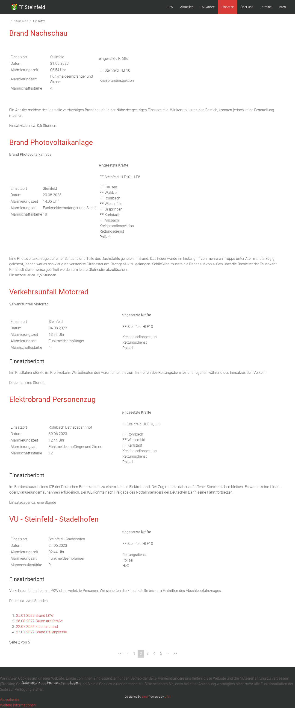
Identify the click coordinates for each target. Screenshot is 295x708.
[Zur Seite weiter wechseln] (167, 654)
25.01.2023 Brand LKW (34, 615)
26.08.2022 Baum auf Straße (39, 621)
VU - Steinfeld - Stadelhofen (54, 519)
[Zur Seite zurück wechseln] (127, 654)
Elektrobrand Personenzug (52, 399)
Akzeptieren (9, 699)
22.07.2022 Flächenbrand (37, 626)
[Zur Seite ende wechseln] (175, 654)
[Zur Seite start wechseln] (120, 654)
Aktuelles (186, 7)
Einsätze (227, 7)
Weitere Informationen (18, 705)
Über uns (247, 7)
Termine (265, 7)
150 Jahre (207, 7)
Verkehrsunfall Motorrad (48, 291)
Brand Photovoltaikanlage (51, 142)
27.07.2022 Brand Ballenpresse (41, 632)
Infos (282, 7)
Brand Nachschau (38, 33)
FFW (170, 7)
